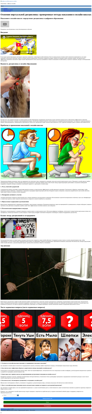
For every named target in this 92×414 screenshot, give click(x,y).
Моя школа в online (12, 1)
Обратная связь (7, 11)
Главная (5, 8)
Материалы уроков (8, 9)
